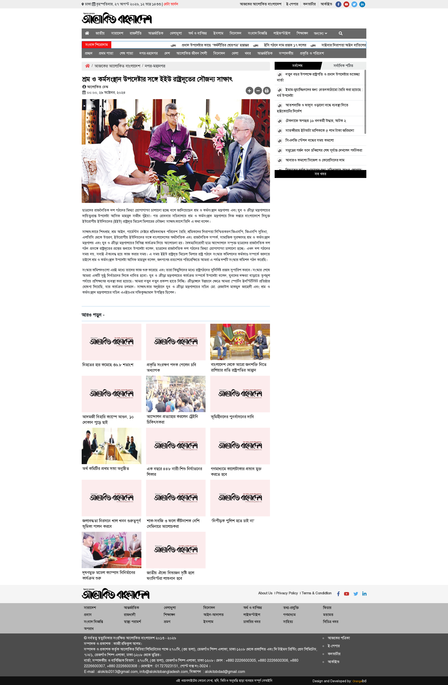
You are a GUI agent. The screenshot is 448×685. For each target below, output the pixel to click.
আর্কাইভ (326, 4)
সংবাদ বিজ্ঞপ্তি (257, 33)
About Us (265, 593)
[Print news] (267, 90)
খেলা (235, 53)
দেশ (167, 53)
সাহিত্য (288, 621)
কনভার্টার (309, 4)
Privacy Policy (287, 593)
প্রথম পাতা (106, 53)
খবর (248, 53)
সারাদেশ (117, 33)
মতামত (328, 614)
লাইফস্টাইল (281, 33)
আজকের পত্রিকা (339, 638)
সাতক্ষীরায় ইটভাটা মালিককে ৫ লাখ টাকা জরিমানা (320, 130)
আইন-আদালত (213, 614)
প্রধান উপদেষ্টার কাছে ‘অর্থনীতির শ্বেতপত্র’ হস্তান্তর (202, 45)
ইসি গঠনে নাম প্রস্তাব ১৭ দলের (272, 45)
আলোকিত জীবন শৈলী (191, 53)
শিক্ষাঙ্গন (302, 33)
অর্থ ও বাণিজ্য (197, 33)
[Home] (87, 33)
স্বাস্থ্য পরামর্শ (132, 621)
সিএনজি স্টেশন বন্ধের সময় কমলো (310, 140)
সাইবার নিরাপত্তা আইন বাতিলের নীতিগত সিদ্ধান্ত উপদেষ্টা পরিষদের (354, 45)
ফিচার (327, 607)
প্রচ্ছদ (88, 53)
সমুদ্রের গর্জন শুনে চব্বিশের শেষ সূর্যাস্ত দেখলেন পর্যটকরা (324, 150)
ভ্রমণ (167, 621)
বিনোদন (236, 33)
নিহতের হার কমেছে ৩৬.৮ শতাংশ (107, 365)
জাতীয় (100, 33)
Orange (359, 681)
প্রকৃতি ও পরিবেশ (312, 53)
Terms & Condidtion (316, 593)
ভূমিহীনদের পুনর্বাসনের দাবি (232, 417)
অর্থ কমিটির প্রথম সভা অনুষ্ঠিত (105, 468)
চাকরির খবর (251, 621)
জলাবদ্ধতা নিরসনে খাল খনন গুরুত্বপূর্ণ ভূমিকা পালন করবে (111, 523)
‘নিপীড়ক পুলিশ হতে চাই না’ (233, 521)
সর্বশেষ (297, 65)
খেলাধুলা (176, 33)
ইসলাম (218, 33)
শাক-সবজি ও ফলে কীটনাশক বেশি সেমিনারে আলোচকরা (173, 523)
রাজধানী (129, 614)
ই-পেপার (292, 4)
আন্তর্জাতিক (155, 33)
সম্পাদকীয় (286, 53)
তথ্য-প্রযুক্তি (291, 607)
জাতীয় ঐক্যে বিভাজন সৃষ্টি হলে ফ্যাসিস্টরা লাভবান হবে (170, 575)
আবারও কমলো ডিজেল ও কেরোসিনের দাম (315, 160)
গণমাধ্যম (289, 614)
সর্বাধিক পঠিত (343, 65)
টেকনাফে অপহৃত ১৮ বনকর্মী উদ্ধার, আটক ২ (316, 120)
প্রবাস (88, 614)
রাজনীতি (136, 33)
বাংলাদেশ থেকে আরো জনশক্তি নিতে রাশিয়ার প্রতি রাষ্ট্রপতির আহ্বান (238, 367)
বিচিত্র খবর (330, 621)
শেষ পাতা (126, 53)
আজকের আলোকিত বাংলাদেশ (260, 4)
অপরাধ (89, 628)
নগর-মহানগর (149, 53)
